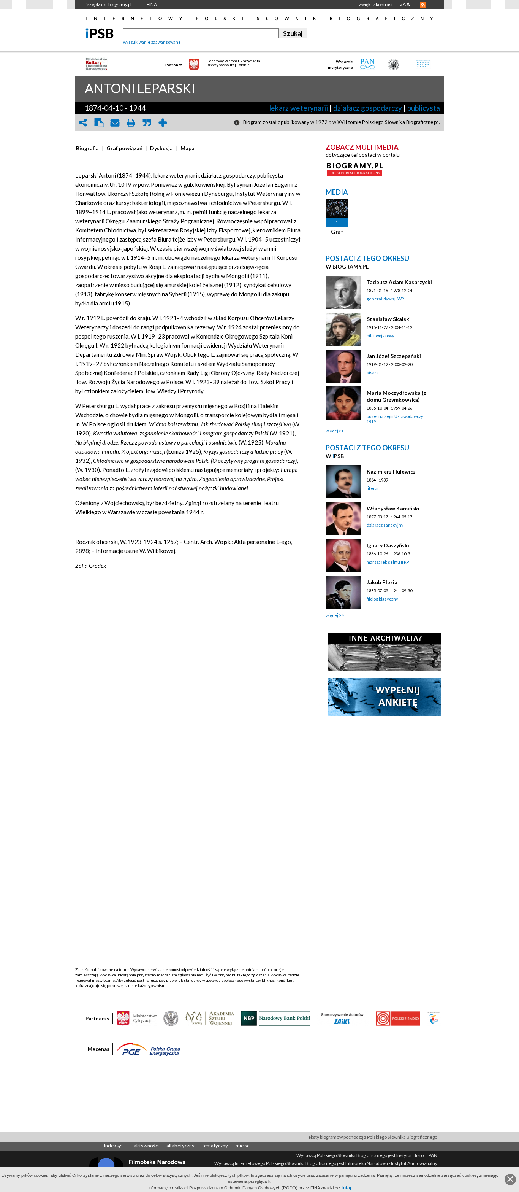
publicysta (423, 107)
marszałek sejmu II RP (388, 561)
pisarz (372, 372)
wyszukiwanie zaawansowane (152, 42)
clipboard (99, 122)
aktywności (146, 1146)
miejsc (242, 1146)
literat (373, 488)
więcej (332, 430)
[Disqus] (188, 675)
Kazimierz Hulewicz (391, 471)
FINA (152, 4)
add (163, 122)
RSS (423, 5)
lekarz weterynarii (298, 107)
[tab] (89, 148)
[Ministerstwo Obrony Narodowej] (171, 1018)
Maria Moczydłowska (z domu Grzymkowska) (396, 396)
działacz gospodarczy (367, 107)
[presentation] (87, 148)
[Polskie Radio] (397, 1018)
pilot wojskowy (380, 335)
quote (147, 122)
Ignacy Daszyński (388, 545)
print (131, 122)
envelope (115, 122)
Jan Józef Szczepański (394, 356)
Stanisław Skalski (389, 319)
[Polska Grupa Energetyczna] (148, 1048)
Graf (337, 231)
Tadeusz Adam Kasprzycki (399, 282)
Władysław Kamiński (393, 508)
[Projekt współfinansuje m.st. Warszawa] (434, 1018)
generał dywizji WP (385, 298)
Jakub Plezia (382, 582)
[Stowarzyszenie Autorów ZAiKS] (343, 1018)
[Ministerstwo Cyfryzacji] (137, 1018)
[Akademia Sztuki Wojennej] (209, 1018)
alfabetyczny (180, 1146)
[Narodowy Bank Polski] (275, 1018)
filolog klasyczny (382, 598)
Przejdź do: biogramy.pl (108, 4)
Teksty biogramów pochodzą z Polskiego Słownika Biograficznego (371, 1137)
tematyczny (215, 1146)
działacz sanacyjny (385, 525)
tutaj (346, 1187)
